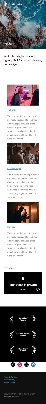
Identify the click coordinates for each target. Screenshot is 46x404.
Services (11, 227)
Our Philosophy (14, 168)
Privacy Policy (9, 380)
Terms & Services (11, 377)
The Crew (11, 110)
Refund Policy (9, 383)
